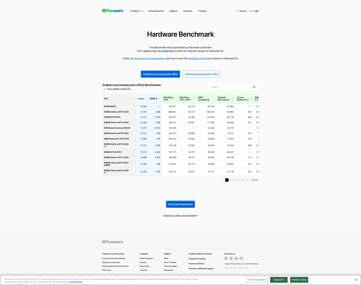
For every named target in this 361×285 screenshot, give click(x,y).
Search (242, 11)
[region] (180, 280)
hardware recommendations (149, 58)
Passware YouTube (241, 258)
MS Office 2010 (168, 98)
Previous (223, 180)
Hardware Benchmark (200, 58)
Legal (226, 264)
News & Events (156, 11)
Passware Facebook (226, 258)
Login (256, 11)
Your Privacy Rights (256, 280)
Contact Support (171, 266)
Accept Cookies (299, 280)
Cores (141, 99)
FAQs (166, 258)
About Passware (146, 258)
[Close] (356, 280)
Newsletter (168, 270)
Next (246, 180)
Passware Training (197, 259)
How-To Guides (170, 262)
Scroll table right (259, 132)
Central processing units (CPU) (201, 74)
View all (254, 180)
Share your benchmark (180, 204)
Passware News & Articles (200, 254)
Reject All (278, 280)
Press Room (144, 266)
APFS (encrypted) (203, 98)
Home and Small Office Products (115, 266)
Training (202, 11)
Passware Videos (196, 263)
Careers (143, 262)
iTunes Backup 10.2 (242, 98)
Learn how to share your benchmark (179, 215)
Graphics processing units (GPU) (160, 74)
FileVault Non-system (223, 98)
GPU (106, 99)
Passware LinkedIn (236, 258)
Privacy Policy (235, 264)
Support (174, 11)
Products (135, 11)
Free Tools (106, 270)
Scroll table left (259, 137)
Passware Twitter (231, 258)
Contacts (143, 270)
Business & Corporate (111, 262)
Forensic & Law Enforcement (113, 258)
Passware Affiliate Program (201, 268)
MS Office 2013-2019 (185, 98)
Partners (187, 11)
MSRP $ (153, 99)
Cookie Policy (75, 282)
